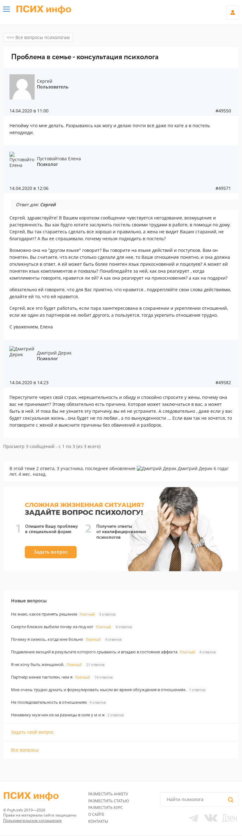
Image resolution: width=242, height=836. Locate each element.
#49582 (223, 382)
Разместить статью (108, 801)
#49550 (223, 111)
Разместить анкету (108, 794)
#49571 (223, 188)
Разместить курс (105, 807)
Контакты (98, 821)
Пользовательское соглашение (32, 820)
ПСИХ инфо (44, 9)
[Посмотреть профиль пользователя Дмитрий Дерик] (156, 468)
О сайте (96, 814)
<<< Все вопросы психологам (38, 37)
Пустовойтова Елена (59, 159)
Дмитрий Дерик (54, 353)
